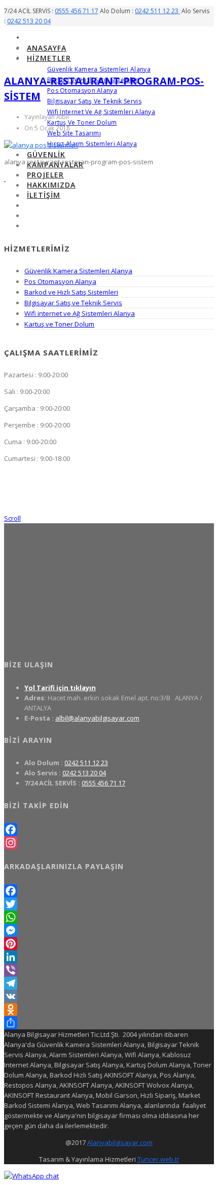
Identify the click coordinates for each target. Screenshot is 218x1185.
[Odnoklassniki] (109, 1009)
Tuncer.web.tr (158, 1159)
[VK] (109, 996)
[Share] (109, 1022)
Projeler (45, 174)
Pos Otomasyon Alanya (82, 90)
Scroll (12, 518)
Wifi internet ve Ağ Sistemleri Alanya (101, 111)
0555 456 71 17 (76, 11)
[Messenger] (109, 930)
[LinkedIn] (109, 956)
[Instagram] (109, 842)
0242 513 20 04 (29, 21)
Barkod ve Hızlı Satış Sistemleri (71, 292)
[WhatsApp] (109, 917)
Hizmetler (49, 58)
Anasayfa (46, 48)
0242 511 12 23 (157, 11)
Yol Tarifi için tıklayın (60, 687)
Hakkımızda (51, 185)
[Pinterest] (109, 943)
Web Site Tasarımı (74, 133)
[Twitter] (109, 904)
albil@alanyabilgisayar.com (97, 718)
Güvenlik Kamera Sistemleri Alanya (99, 69)
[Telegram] (109, 983)
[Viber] (109, 970)
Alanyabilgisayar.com (120, 1142)
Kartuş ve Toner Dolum (82, 122)
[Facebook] (109, 829)
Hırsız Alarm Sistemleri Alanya (92, 143)
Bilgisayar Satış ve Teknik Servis (94, 101)
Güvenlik (46, 154)
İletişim (43, 195)
